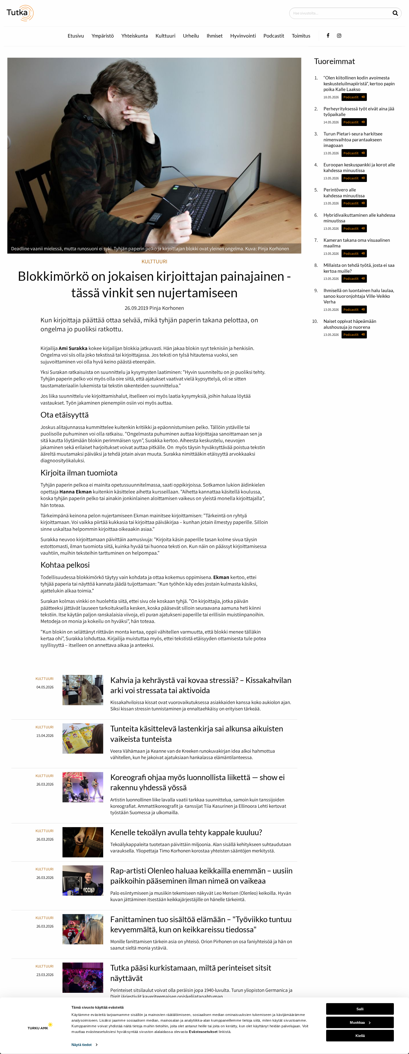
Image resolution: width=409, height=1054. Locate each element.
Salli (360, 1009)
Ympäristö (103, 36)
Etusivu (76, 36)
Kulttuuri (165, 36)
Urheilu (191, 36)
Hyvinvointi (243, 36)
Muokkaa (357, 1022)
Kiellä (360, 1036)
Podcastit (273, 36)
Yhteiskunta (134, 36)
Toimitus (301, 36)
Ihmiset (215, 36)
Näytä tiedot (81, 1045)
